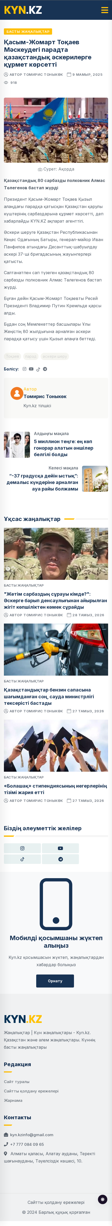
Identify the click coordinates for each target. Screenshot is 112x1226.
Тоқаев (12, 356)
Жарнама (13, 1100)
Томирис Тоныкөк (43, 74)
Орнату (55, 981)
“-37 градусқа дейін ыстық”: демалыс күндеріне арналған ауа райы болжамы (42, 482)
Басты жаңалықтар (28, 31)
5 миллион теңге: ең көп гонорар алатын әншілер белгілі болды (63, 448)
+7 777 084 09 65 (27, 1144)
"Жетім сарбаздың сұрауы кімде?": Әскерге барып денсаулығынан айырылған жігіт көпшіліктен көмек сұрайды (55, 600)
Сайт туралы (16, 1081)
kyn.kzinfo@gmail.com (31, 1134)
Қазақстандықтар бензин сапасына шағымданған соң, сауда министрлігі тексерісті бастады (49, 696)
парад (30, 356)
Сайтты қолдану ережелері (31, 1091)
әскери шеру (55, 356)
